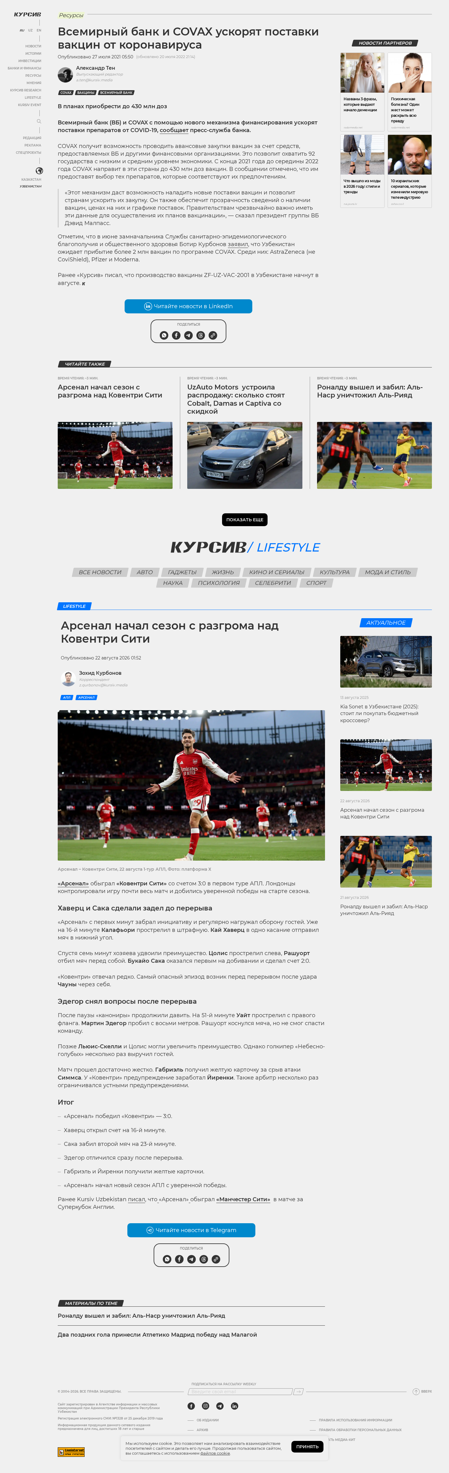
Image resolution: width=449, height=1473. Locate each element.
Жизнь (223, 572)
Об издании (208, 1420)
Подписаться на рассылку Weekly (224, 1384)
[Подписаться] (298, 1391)
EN (39, 30)
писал (136, 1199)
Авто (145, 572)
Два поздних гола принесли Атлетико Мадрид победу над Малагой (157, 1334)
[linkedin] (234, 1406)
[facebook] (191, 1406)
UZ (30, 30)
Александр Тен (95, 68)
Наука (173, 583)
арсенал (86, 698)
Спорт (316, 583)
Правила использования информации (355, 1420)
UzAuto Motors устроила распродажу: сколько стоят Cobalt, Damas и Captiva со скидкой (236, 399)
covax (65, 93)
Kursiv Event (29, 105)
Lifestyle (33, 98)
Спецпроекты (28, 153)
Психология (219, 583)
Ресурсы (33, 76)
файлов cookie (215, 1453)
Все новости (100, 572)
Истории (33, 54)
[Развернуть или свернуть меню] (39, 121)
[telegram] (220, 1406)
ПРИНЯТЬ (307, 1446)
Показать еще (244, 519)
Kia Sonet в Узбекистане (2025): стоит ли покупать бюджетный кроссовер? (379, 713)
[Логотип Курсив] (27, 14)
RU (22, 30)
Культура (335, 572)
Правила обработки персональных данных (360, 1430)
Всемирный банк (116, 93)
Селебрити (273, 583)
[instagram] (205, 1406)
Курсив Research (25, 90)
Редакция (32, 138)
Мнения (34, 83)
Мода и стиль (388, 572)
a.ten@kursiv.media (94, 80)
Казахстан (31, 180)
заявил (238, 244)
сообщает (174, 130)
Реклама (32, 145)
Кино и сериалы (277, 572)
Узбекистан (30, 186)
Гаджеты (182, 572)
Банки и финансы (24, 68)
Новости (33, 46)
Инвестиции (29, 61)
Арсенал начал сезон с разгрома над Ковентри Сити (110, 391)
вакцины (85, 93)
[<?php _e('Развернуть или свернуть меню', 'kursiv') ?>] (39, 171)
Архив (202, 1430)
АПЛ (67, 698)
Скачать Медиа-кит (337, 1440)
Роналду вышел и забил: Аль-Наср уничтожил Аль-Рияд (370, 391)
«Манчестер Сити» (243, 1199)
